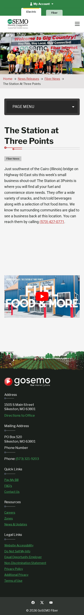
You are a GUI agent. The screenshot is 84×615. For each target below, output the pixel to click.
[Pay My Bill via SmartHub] (11, 480)
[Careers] (9, 513)
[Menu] (77, 23)
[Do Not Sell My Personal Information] (17, 551)
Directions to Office (19, 415)
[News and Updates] (15, 524)
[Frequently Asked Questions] (8, 486)
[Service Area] (8, 519)
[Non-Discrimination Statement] (25, 563)
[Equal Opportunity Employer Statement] (23, 557)
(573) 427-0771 (52, 222)
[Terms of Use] (13, 581)
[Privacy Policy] (13, 569)
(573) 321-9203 (27, 459)
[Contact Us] (12, 492)
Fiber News (12, 158)
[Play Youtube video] (42, 296)
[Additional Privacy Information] (16, 575)
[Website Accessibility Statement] (18, 545)
